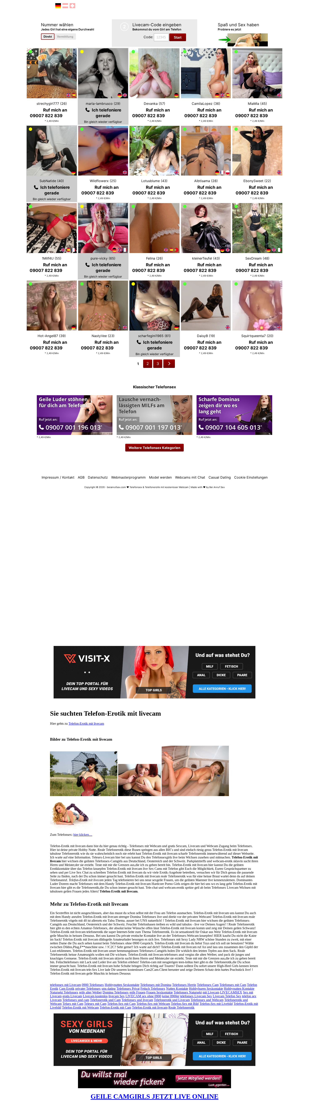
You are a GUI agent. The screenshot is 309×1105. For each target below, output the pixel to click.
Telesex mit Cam (95, 1003)
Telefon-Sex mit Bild (185, 1003)
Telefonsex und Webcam (207, 1000)
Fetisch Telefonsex (152, 988)
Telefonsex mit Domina (155, 985)
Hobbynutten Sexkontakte (122, 985)
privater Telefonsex (88, 988)
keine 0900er (170, 996)
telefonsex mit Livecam (65, 985)
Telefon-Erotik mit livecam (86, 723)
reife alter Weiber (90, 992)
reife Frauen (137, 992)
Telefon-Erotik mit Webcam (80, 1007)
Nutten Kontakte (177, 988)
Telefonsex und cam (75, 1000)
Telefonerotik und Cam (105, 1000)
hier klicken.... (82, 834)
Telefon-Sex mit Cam (121, 1003)
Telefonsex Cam (208, 985)
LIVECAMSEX (231, 992)
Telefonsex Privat (128, 988)
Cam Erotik (66, 988)
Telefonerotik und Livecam (172, 1000)
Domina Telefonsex (116, 992)
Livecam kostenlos (95, 996)
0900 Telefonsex (93, 985)
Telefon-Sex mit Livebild (216, 1003)
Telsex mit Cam (72, 1003)
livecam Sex (116, 996)
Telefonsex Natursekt (188, 992)
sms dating (109, 988)
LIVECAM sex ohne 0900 (143, 996)
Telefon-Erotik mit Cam (115, 1007)
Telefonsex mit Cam (232, 985)
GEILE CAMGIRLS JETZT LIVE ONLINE (154, 1096)
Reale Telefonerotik (181, 1007)
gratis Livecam (72, 996)
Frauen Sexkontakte (159, 992)
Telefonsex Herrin (184, 985)
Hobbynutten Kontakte (239, 988)
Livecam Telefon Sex (227, 996)
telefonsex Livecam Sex (196, 996)
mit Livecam (211, 992)
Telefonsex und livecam (137, 1000)
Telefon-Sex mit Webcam (153, 1003)
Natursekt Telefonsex (64, 992)
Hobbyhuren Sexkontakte (206, 988)
